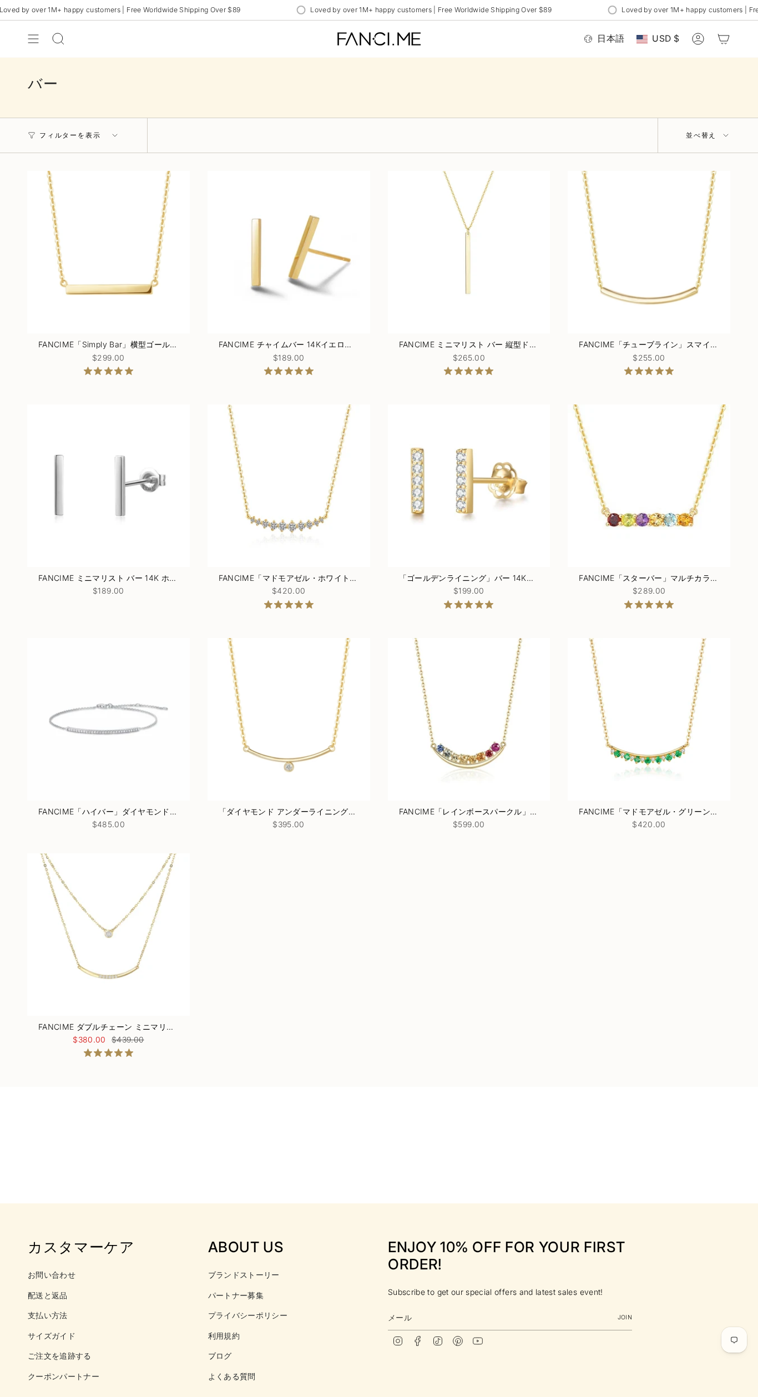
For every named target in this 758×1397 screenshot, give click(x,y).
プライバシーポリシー (248, 1315)
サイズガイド (51, 1335)
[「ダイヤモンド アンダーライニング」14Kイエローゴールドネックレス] (289, 719)
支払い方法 (48, 1315)
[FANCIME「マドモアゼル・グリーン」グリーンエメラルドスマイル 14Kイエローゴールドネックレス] (649, 719)
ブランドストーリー (244, 1274)
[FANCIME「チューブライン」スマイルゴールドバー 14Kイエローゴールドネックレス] (649, 252)
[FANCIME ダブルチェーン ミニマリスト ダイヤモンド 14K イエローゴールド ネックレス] (108, 934)
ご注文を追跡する (60, 1355)
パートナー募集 (236, 1295)
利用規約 (224, 1335)
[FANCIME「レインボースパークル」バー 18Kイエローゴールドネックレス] (469, 719)
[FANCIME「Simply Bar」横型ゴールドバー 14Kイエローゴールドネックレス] (108, 252)
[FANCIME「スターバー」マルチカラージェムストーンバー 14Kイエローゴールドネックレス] (649, 485)
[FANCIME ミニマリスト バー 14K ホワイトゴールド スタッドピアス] (108, 485)
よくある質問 (232, 1376)
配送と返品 (48, 1295)
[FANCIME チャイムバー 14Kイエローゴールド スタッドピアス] (289, 252)
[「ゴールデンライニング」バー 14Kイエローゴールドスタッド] (469, 485)
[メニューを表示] (33, 39)
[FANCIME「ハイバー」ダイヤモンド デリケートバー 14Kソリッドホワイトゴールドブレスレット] (108, 719)
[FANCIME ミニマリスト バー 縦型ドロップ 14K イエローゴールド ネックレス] (469, 252)
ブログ (220, 1355)
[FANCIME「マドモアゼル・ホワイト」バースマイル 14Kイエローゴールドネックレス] (289, 485)
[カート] (723, 39)
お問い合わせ (51, 1274)
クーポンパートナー (63, 1376)
